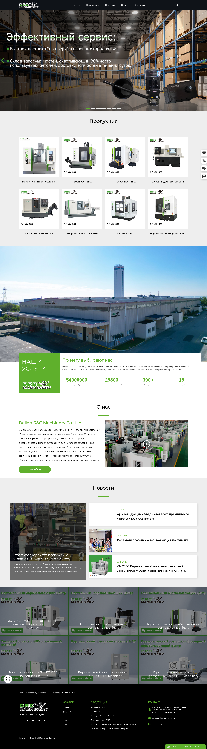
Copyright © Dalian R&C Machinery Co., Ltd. (37, 738)
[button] (88, 108)
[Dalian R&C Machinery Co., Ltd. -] (29, 5)
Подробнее (34, 469)
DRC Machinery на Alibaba (35, 693)
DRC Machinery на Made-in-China (61, 693)
